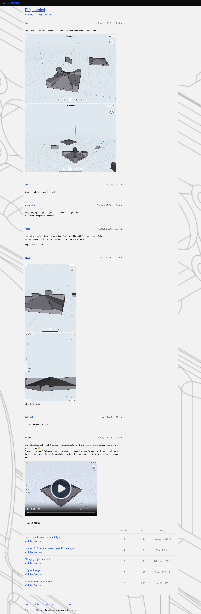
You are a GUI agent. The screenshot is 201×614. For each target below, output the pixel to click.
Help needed (35, 10)
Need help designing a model (39, 581)
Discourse (40, 610)
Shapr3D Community (10, 3)
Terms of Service (64, 604)
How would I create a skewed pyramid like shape (49, 548)
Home (27, 604)
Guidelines (49, 604)
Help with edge (32, 570)
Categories (37, 604)
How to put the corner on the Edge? (42, 537)
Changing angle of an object (39, 559)
